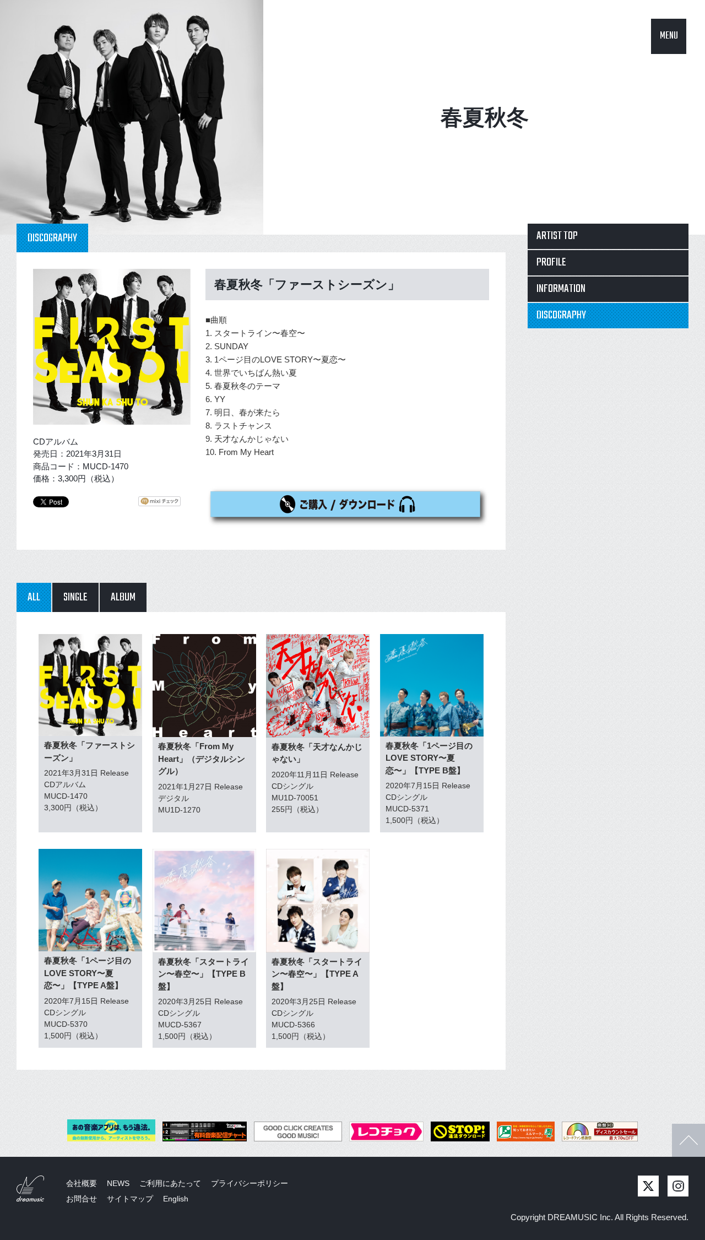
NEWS (118, 1183)
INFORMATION (560, 288)
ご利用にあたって (170, 1183)
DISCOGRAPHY (561, 315)
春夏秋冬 (485, 117)
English (175, 1198)
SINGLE (75, 597)
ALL (34, 597)
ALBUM (123, 597)
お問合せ (81, 1198)
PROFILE (551, 262)
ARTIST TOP (557, 236)
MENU (669, 36)
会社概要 (81, 1183)
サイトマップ (130, 1198)
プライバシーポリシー (249, 1183)
